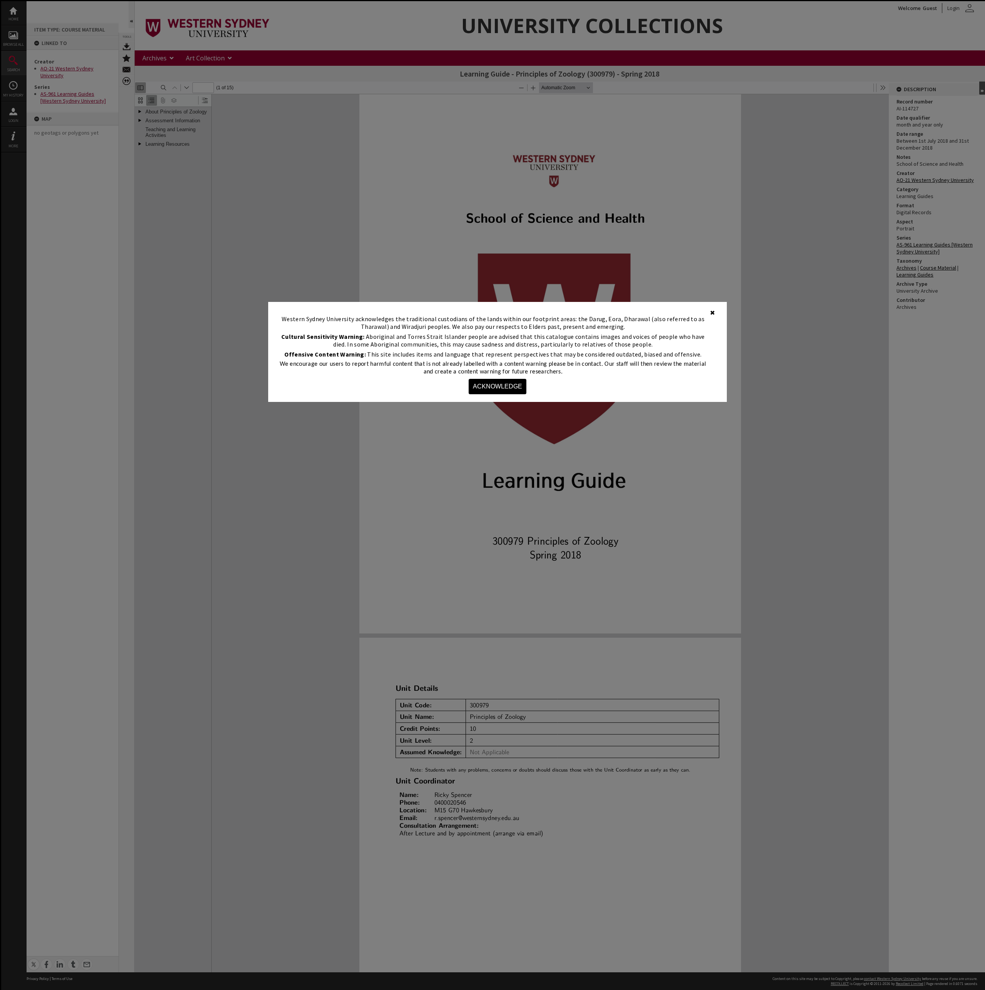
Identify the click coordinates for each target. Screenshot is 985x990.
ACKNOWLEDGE (497, 386)
